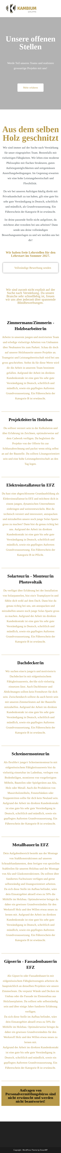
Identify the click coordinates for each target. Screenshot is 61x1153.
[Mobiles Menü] (56, 8)
